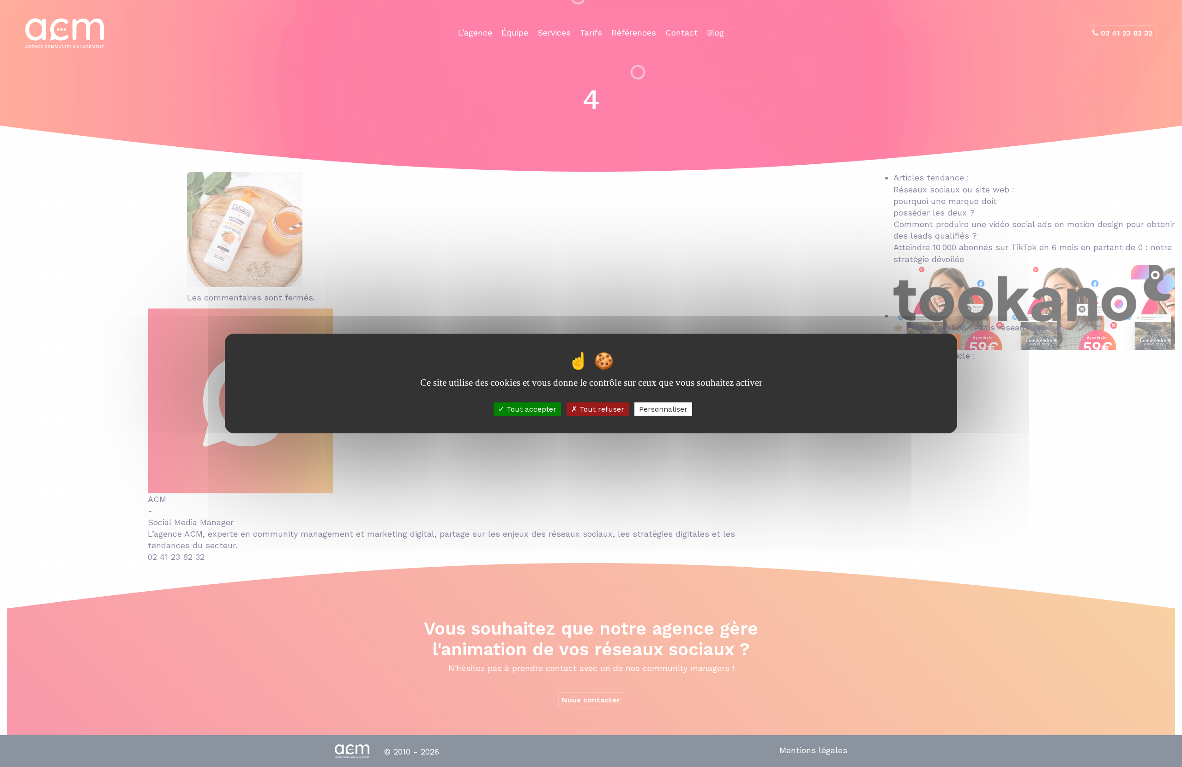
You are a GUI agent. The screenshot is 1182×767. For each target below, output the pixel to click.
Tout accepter (530, 409)
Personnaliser (663, 409)
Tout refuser (600, 409)
